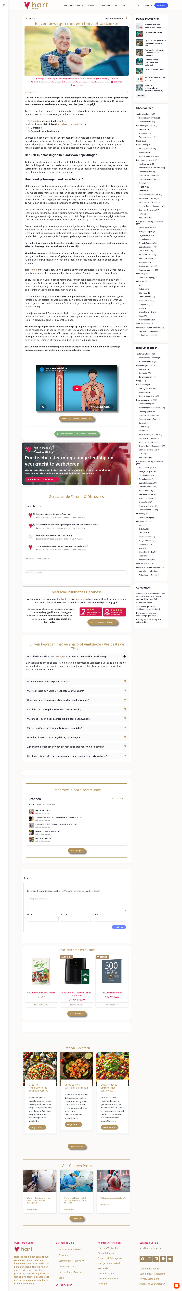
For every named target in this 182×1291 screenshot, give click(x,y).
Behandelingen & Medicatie (149, 168)
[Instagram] (149, 1259)
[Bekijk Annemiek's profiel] (30, 537)
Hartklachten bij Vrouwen (148, 194)
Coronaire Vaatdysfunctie (148, 179)
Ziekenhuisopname (146, 137)
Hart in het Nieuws (43, 810)
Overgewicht (144, 304)
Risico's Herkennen (146, 258)
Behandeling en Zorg (144, 125)
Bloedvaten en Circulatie (148, 118)
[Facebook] (143, 1259)
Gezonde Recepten (146, 243)
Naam (30, 914)
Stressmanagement (146, 270)
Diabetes (59, 79)
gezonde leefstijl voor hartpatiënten (96, 82)
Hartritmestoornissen (147, 198)
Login (61, 1277)
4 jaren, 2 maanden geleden (59, 528)
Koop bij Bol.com (76, 1005)
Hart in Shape (141, 145)
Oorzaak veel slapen (153, 32)
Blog (53, 79)
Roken (141, 308)
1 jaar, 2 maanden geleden (58, 539)
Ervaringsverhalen (145, 148)
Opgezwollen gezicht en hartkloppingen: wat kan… (155, 43)
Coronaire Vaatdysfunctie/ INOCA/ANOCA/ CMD (56, 824)
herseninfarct (77, 124)
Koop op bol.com (112, 1005)
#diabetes (37, 82)
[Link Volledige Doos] (40, 1093)
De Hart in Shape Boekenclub (48, 831)
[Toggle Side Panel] (4, 5)
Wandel (33, 269)
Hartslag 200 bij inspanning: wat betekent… (152, 62)
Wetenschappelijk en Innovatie (148, 327)
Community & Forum (69, 1260)
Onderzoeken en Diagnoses (149, 206)
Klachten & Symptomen (148, 202)
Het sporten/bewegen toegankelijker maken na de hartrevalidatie (67, 525)
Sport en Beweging (102, 79)
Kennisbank (64, 1266)
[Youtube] (170, 1259)
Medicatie (142, 129)
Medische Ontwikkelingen (148, 331)
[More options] (124, 5)
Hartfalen (142, 191)
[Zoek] (137, 5)
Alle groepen (117, 799)
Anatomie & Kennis (143, 114)
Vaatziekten (114, 79)
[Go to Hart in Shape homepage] (36, 5)
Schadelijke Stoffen (146, 312)
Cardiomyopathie (145, 171)
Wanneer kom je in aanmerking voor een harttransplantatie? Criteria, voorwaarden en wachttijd (150, 596)
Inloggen (148, 5)
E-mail (64, 914)
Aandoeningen (144, 164)
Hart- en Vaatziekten (144, 160)
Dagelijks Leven (145, 235)
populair (40, 804)
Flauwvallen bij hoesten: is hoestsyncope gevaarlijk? (155, 52)
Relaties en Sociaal (146, 254)
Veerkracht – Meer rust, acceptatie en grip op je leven (58, 817)
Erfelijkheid (143, 293)
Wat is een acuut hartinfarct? (113, 1198)
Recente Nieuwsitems (147, 156)
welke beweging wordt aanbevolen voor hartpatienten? (62, 546)
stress (42, 666)
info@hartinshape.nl (150, 1248)
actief (31, 804)
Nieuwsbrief (143, 152)
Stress (141, 316)
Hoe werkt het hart (146, 121)
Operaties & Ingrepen (147, 210)
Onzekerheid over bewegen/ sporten (53, 514)
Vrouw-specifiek (145, 320)
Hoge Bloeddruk (145, 297)
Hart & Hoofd (144, 251)
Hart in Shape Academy (70, 1272)
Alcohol (141, 285)
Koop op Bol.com (41, 1005)
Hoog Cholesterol (146, 300)
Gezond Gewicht (145, 239)
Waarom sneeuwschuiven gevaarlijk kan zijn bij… (154, 88)
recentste (51, 804)
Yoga (34, 279)
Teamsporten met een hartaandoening (54, 535)
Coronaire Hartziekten (147, 175)
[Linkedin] (156, 1259)
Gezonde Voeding (145, 247)
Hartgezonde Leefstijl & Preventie (74, 79)
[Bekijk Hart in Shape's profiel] (30, 515)
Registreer (161, 5)
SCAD (141, 214)
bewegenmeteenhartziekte (73, 82)
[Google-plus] (163, 1259)
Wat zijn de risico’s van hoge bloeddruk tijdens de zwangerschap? (39, 1200)
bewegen (60, 656)
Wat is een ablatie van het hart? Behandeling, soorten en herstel (75, 1200)
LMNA (143, 187)
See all (141, 96)
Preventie (140, 274)
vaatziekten (81, 599)
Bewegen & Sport (44, 79)
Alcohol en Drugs (145, 227)
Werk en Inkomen (143, 323)
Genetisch (142, 183)
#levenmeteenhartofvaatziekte (53, 82)
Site (96, 914)
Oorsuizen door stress (154, 69)
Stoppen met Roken (146, 266)
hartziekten (63, 599)
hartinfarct (62, 124)
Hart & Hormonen (43, 838)
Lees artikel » (32, 1209)
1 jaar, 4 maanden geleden (58, 517)
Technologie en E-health (148, 335)
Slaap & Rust (144, 262)
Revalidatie (91, 79)
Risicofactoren (141, 281)
